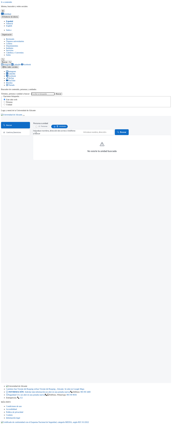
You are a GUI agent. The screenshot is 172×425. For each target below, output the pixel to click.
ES (10, 17)
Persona (9, 102)
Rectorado (10, 39)
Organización (7, 35)
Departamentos (12, 46)
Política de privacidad (14, 412)
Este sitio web (11, 99)
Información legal (13, 418)
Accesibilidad (11, 409)
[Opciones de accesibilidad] (3, 11)
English (9, 26)
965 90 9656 (72, 395)
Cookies (9, 415)
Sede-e (8, 30)
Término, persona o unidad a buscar (15, 94)
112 (21, 398)
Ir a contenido (6, 2)
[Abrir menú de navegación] (24, 115)
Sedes (8, 55)
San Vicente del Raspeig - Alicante (45, 389)
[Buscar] (3, 59)
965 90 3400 (85, 392)
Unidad (9, 105)
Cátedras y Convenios (15, 53)
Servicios (9, 50)
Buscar (58, 94)
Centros (9, 43)
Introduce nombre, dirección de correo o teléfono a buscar (54, 132)
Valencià (9, 23)
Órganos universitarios (15, 41)
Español (9, 21)
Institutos (9, 48)
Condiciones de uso (14, 406)
